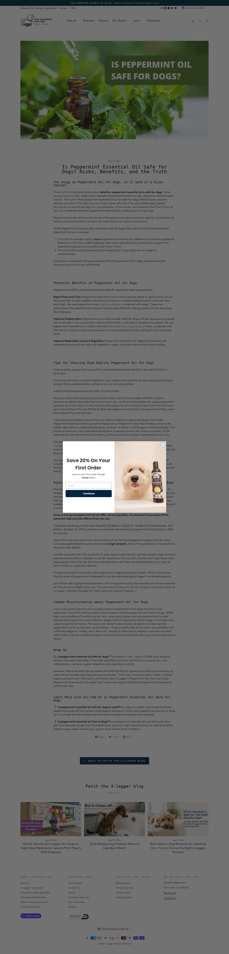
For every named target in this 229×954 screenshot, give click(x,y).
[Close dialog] (162, 444)
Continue (88, 493)
